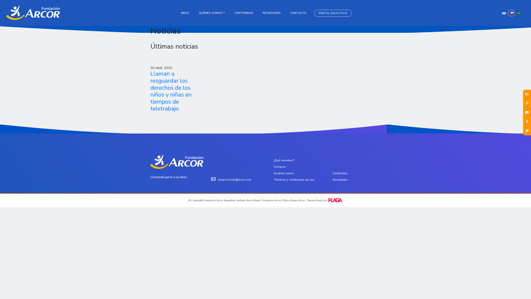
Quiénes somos (210, 13)
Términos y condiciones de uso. (294, 180)
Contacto (298, 13)
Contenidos (243, 13)
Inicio (185, 13)
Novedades (272, 13)
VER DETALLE (164, 119)
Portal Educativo (333, 13)
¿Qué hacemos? (284, 160)
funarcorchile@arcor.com (234, 180)
